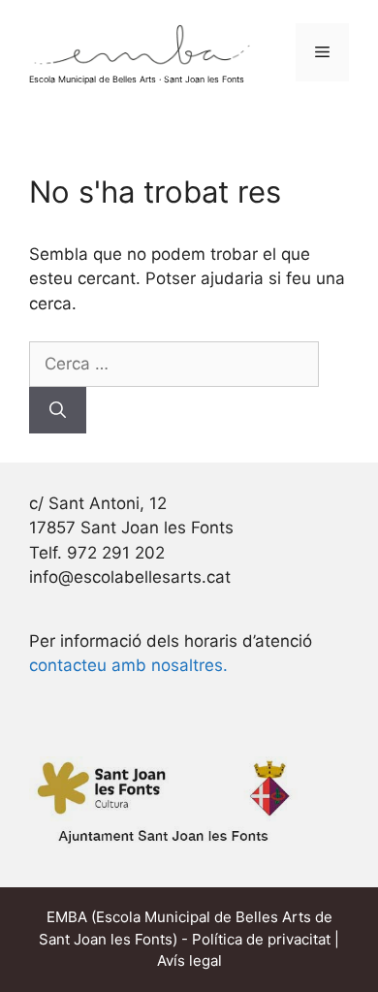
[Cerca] (57, 410)
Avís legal (189, 960)
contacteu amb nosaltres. (128, 665)
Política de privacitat (261, 939)
